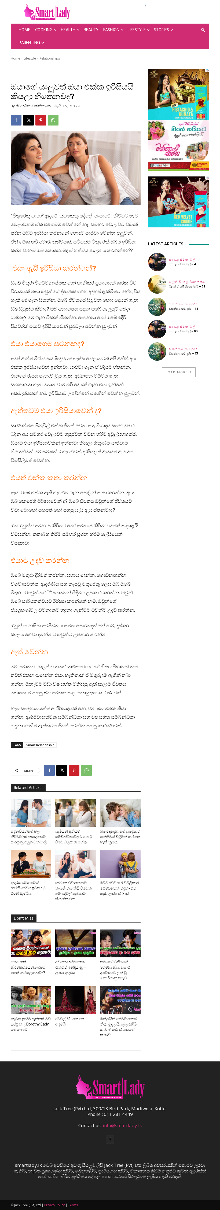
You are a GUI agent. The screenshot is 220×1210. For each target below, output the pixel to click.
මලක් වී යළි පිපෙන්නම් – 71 (187, 286)
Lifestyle (137, 30)
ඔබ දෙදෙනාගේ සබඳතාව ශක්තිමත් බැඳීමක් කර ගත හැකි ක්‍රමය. (120, 836)
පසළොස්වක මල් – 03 (183, 331)
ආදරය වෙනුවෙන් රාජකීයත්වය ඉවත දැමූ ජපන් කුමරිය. (28, 887)
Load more (177, 372)
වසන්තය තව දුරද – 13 (183, 353)
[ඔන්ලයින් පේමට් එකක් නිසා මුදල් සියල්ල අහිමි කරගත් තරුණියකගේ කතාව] (120, 1000)
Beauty (91, 30)
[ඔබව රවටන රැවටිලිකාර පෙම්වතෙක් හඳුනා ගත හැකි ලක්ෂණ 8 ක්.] (120, 864)
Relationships (49, 58)
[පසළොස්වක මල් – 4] (157, 262)
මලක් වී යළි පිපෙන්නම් (187, 282)
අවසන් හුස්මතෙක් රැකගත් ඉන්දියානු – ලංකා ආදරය (70, 967)
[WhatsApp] (53, 120)
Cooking (44, 30)
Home (24, 30)
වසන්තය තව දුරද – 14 (183, 309)
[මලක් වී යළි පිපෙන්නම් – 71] (157, 284)
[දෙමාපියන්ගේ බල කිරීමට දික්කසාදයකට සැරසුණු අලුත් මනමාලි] (31, 813)
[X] (28, 120)
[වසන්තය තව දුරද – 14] (157, 307)
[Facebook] (16, 120)
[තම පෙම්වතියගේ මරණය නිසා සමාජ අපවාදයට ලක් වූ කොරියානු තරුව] (120, 943)
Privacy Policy (54, 1205)
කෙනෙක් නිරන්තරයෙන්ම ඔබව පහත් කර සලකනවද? (28, 967)
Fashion (111, 30)
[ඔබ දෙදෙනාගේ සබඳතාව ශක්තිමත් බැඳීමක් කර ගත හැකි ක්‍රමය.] (120, 813)
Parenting (29, 42)
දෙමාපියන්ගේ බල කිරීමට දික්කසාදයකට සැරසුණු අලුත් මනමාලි (29, 836)
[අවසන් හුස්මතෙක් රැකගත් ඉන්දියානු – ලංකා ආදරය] (75, 943)
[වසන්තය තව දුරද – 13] (157, 351)
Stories (161, 30)
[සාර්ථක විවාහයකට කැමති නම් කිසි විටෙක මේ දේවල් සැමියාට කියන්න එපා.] (75, 864)
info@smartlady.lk (122, 1125)
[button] (202, 30)
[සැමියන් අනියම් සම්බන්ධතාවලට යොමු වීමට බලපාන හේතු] (75, 813)
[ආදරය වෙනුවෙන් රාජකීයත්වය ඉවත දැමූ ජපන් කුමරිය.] (31, 864)
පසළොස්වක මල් (182, 259)
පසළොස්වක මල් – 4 (182, 264)
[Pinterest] (40, 120)
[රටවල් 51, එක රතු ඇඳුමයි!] (75, 1000)
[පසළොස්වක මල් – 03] (157, 329)
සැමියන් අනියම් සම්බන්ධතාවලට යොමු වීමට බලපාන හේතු (73, 836)
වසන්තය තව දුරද (183, 304)
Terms (73, 1205)
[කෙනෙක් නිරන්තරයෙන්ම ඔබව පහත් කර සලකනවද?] (31, 943)
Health (68, 30)
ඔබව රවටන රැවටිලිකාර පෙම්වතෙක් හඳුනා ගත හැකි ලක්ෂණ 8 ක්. (119, 888)
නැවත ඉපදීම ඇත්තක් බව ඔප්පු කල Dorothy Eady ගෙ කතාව (31, 1024)
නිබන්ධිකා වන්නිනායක (33, 106)
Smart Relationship (40, 745)
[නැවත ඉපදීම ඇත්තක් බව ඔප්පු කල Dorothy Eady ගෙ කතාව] (31, 1000)
